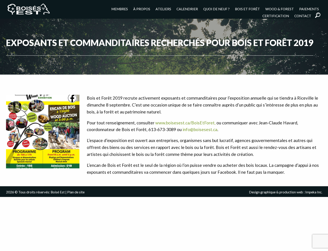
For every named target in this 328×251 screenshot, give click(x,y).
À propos (141, 9)
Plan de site (76, 192)
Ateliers (163, 9)
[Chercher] (317, 15)
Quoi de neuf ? (216, 9)
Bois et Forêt (247, 9)
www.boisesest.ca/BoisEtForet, (185, 122)
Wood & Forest (279, 9)
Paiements (309, 9)
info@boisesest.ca (200, 129)
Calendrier (187, 9)
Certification (275, 16)
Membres (119, 9)
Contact (302, 16)
